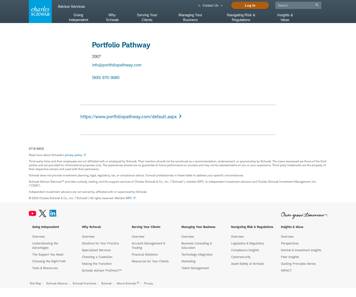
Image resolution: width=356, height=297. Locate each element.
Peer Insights (290, 257)
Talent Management (195, 268)
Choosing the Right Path (49, 261)
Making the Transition (97, 264)
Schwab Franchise (84, 283)
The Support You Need (47, 254)
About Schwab (126, 283)
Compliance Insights (245, 250)
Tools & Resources (45, 268)
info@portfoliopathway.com (116, 65)
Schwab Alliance (57, 283)
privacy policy (73, 155)
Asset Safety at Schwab (247, 264)
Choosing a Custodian (97, 257)
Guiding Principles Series (298, 264)
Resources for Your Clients (150, 261)
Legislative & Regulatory (247, 243)
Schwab (106, 283)
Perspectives (290, 243)
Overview (38, 236)
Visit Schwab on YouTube (32, 213)
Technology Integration (197, 254)
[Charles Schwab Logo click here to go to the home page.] (39, 11)
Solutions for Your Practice (100, 243)
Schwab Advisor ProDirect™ (101, 270)
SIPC (129, 198)
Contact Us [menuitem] (210, 5)
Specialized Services (96, 250)
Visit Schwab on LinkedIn (53, 213)
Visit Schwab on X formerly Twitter (42, 213)
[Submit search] (317, 5)
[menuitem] (298, 4)
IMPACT (286, 270)
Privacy (148, 283)
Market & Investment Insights (301, 250)
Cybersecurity (240, 257)
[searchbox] (298, 5)
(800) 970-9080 (105, 77)
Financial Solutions (145, 254)
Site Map (35, 283)
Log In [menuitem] (250, 5)
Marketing (188, 261)
